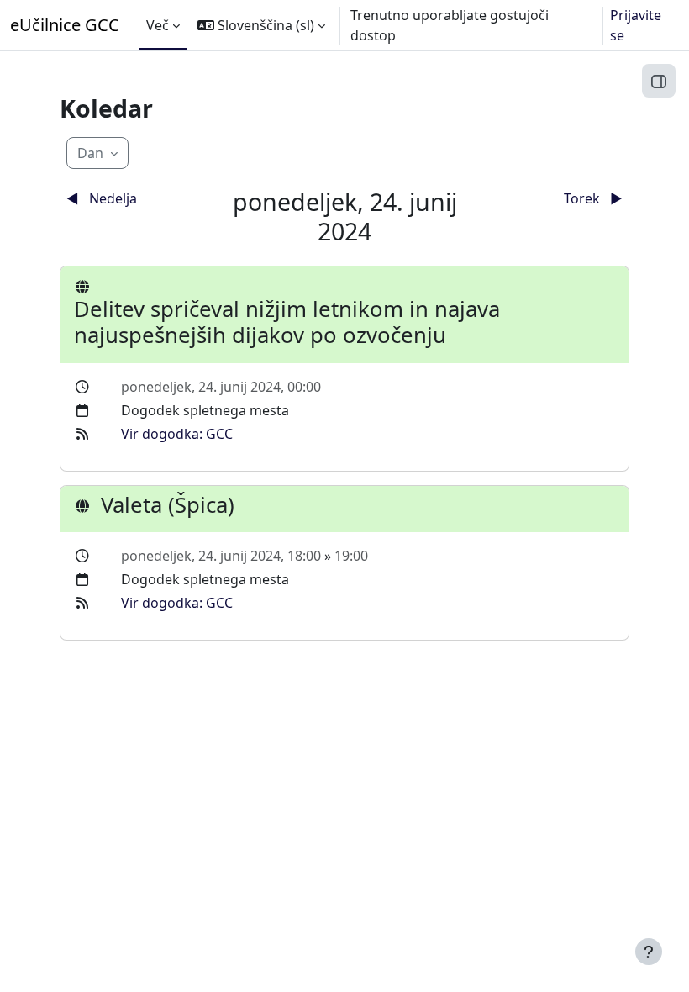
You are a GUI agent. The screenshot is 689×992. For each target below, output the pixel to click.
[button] (261, 25)
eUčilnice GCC (64, 24)
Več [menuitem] (157, 25)
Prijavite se (635, 25)
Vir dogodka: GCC (177, 434)
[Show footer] (648, 951)
